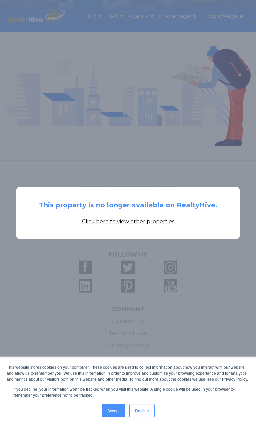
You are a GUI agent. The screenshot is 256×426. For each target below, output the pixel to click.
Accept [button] (113, 410)
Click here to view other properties (128, 221)
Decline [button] (142, 410)
